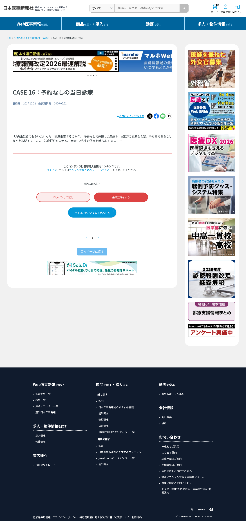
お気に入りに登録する (131, 116)
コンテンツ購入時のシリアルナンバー (90, 170)
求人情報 (40, 435)
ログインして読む (63, 197)
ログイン (52, 170)
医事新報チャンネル (173, 394)
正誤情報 (104, 425)
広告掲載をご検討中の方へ (177, 471)
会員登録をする (121, 197)
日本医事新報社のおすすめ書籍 (116, 407)
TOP (9, 37)
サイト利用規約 (133, 517)
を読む (32, 24)
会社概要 (167, 417)
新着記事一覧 (43, 394)
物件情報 (40, 441)
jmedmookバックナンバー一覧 (117, 431)
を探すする (92, 24)
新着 (101, 446)
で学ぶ (153, 24)
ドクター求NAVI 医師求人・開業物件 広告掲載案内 (186, 490)
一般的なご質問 (170, 446)
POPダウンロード (45, 465)
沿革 (164, 423)
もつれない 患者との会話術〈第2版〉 (32, 37)
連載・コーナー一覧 (46, 406)
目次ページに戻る (92, 251)
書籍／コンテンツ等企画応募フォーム (183, 477)
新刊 (101, 401)
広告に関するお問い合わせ (177, 483)
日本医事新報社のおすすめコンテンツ (120, 452)
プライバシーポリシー (65, 517)
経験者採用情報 (42, 517)
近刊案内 (104, 413)
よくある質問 (169, 452)
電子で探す (103, 439)
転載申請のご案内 (172, 458)
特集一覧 (40, 400)
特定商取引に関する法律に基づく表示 (100, 517)
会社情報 (166, 407)
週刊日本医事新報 (45, 412)
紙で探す (102, 394)
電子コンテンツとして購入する (92, 212)
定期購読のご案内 (172, 465)
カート (215, 8)
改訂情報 (104, 419)
